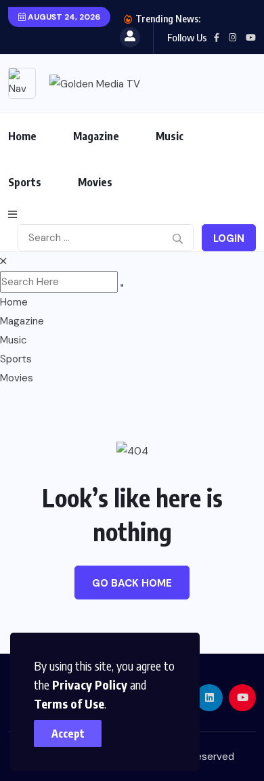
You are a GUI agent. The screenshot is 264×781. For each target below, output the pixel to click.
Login (228, 238)
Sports (24, 182)
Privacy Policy (89, 684)
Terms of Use (69, 703)
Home (22, 136)
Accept (68, 733)
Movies (95, 182)
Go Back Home (132, 583)
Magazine (96, 136)
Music (169, 136)
